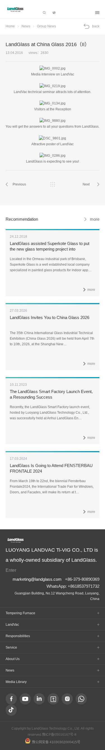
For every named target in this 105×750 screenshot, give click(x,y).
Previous (19, 184)
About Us (13, 659)
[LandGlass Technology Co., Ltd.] (15, 9)
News (26, 26)
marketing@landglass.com (37, 579)
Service (11, 647)
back (95, 26)
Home (10, 26)
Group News (46, 26)
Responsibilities (18, 636)
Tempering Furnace (20, 613)
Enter (11, 570)
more (94, 219)
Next (86, 184)
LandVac (12, 625)
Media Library (16, 682)
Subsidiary (75, 12)
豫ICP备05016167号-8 (59, 735)
